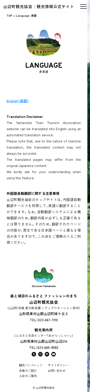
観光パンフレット (30, 365)
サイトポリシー (58, 365)
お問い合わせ (56, 370)
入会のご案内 (27, 376)
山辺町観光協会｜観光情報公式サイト (38, 6)
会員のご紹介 (27, 370)
